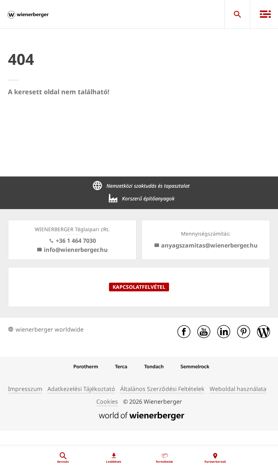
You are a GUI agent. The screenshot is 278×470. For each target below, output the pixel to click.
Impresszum (25, 389)
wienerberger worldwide (50, 329)
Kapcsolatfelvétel (139, 286)
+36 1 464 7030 (76, 241)
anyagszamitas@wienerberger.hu (209, 245)
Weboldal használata (238, 389)
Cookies (107, 401)
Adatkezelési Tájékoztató (81, 389)
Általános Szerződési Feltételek (162, 389)
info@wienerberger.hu (76, 250)
